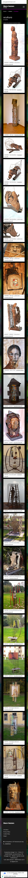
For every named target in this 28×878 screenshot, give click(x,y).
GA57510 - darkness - (13, 644)
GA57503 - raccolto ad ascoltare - (12, 543)
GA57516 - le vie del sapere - (13, 475)
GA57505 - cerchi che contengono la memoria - (12, 577)
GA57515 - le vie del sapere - (13, 776)
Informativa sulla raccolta (9, 876)
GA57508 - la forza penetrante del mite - (13, 611)
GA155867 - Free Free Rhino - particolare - (13, 239)
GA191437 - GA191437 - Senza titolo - (12, 335)
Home (4, 11)
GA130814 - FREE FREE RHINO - (13, 90)
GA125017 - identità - (12, 442)
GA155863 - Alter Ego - (13, 135)
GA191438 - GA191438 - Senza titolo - (12, 63)
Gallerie (10, 11)
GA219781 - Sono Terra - (13, 812)
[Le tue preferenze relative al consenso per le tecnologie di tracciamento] (2, 876)
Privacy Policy (6, 832)
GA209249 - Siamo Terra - (14, 370)
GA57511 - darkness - (12, 676)
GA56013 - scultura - (12, 406)
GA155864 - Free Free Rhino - (13, 155)
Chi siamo (5, 829)
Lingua (5, 836)
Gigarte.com (15, 861)
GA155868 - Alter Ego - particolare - (12, 259)
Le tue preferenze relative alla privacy (15, 873)
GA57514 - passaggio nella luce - (11, 742)
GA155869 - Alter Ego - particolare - (12, 296)
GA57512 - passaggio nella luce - (11, 708)
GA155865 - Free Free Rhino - (13, 183)
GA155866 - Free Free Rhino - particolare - (13, 220)
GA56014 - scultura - (12, 510)
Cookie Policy (6, 834)
